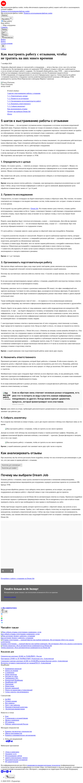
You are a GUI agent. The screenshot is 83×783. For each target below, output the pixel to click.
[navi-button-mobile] (3, 46)
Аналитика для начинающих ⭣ (11, 465)
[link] (4, 34)
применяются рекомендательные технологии (43, 765)
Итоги (9, 114)
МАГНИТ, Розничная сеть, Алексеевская (38, 659)
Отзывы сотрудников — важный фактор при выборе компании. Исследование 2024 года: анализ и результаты (41, 644)
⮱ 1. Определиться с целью (17, 96)
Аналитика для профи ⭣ (9, 468)
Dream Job (34, 208)
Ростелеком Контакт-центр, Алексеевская (52, 661)
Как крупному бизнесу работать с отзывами (17, 638)
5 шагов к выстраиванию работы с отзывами (23, 93)
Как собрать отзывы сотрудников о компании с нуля (20, 634)
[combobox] (10, 776)
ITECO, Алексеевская (43, 663)
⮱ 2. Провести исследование (18, 98)
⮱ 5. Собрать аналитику (16, 106)
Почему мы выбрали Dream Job (18, 111)
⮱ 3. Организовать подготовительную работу (24, 101)
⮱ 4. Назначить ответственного (19, 104)
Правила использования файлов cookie (38, 13)
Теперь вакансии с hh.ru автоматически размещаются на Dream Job (25, 648)
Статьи (3, 49)
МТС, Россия (37, 656)
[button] (3, 39)
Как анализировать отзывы (17, 109)
